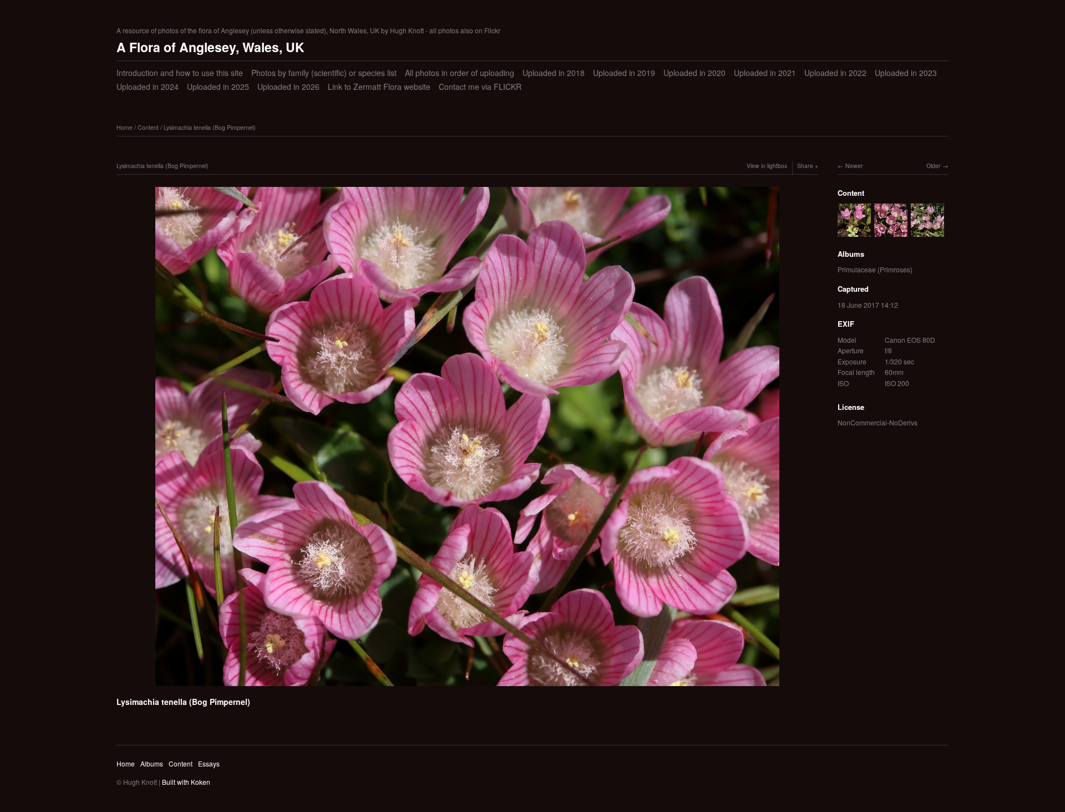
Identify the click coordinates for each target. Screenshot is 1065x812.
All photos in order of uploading (459, 72)
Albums (151, 763)
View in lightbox (767, 165)
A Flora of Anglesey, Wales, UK (210, 47)
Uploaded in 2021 (765, 72)
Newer (854, 165)
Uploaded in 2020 (694, 72)
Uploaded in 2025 (218, 86)
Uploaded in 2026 (288, 86)
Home (124, 127)
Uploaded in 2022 (835, 72)
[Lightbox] (467, 687)
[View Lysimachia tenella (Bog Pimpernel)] (854, 231)
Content (148, 127)
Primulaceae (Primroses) (875, 269)
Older (933, 165)
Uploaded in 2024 (147, 86)
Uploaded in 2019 (624, 72)
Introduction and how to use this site (179, 72)
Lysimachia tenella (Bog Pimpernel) (210, 127)
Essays (209, 763)
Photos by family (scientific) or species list (324, 72)
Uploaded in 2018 (554, 72)
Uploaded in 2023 (906, 72)
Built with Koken (186, 781)
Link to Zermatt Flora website (379, 86)
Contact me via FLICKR (480, 86)
